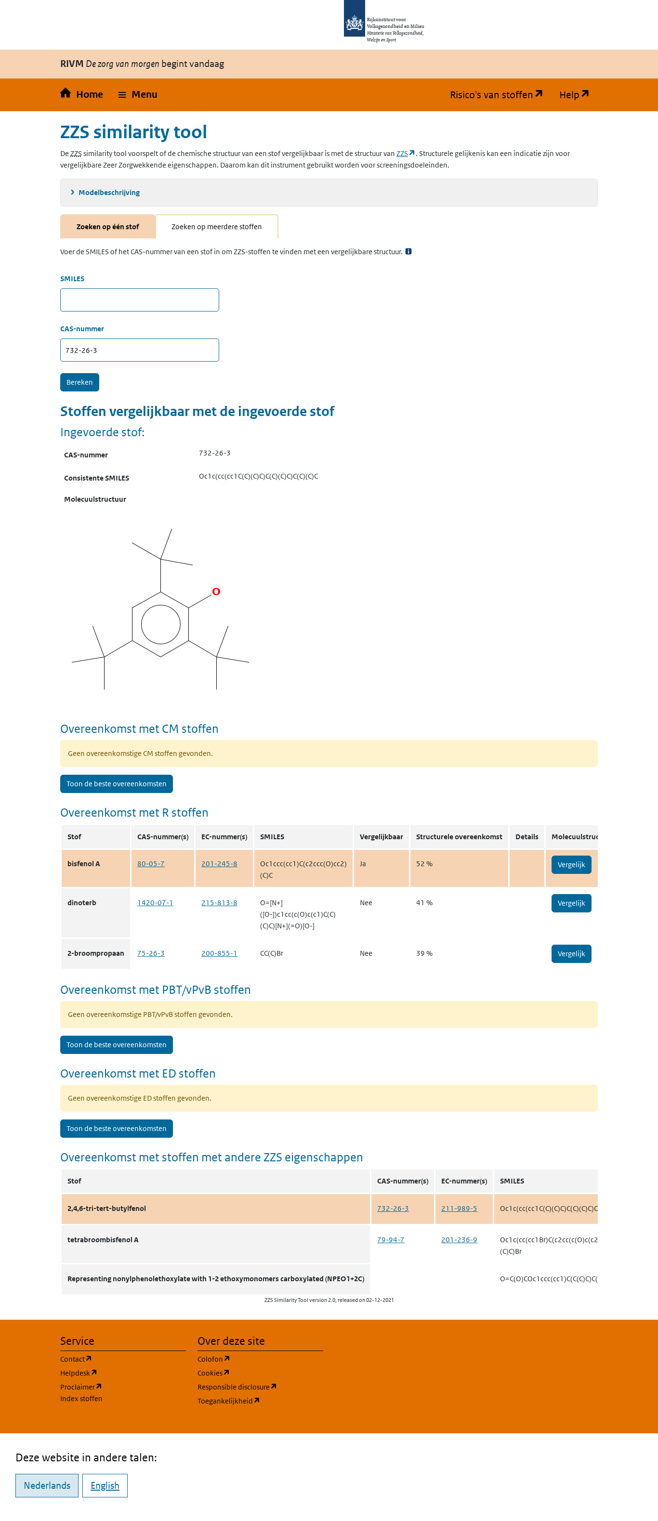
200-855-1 (219, 953)
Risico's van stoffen (501, 95)
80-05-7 (151, 863)
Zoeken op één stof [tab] (108, 226)
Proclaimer (81, 1386)
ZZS (406, 153)
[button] (138, 94)
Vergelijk (571, 864)
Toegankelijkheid (260, 1400)
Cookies (259, 1373)
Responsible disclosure (260, 1386)
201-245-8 (219, 863)
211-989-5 (459, 1208)
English (105, 1485)
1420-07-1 (155, 902)
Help (578, 95)
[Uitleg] (408, 251)
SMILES (72, 278)
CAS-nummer (82, 328)
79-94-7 (391, 1239)
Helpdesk (123, 1373)
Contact (122, 1359)
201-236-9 (459, 1239)
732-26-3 (393, 1208)
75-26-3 (151, 953)
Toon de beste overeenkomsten (116, 783)
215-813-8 (219, 902)
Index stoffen (81, 1398)
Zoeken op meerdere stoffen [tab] (216, 226)
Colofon (260, 1359)
